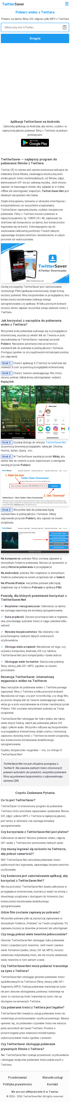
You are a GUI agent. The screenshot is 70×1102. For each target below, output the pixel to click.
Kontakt (52, 1084)
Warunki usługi (52, 1077)
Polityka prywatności (17, 1084)
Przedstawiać (17, 1077)
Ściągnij (35, 38)
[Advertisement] (35, 81)
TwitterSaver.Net (55, 442)
